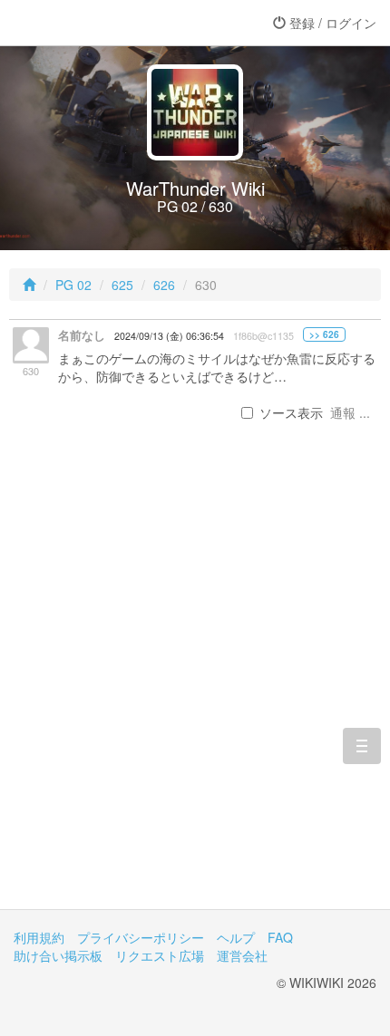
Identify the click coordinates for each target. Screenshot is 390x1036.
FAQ (280, 937)
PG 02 (73, 285)
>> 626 (324, 334)
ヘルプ (236, 937)
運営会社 (242, 955)
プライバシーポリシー (140, 937)
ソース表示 (291, 412)
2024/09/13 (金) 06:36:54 (169, 336)
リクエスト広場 (159, 955)
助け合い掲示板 (58, 955)
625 (122, 285)
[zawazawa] (86, 22)
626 (164, 285)
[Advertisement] (195, 687)
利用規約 (39, 937)
